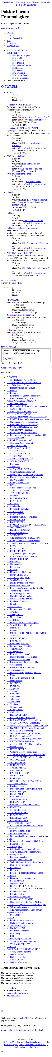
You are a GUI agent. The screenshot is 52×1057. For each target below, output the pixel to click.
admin (20, 120)
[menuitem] (17, 38)
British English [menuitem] (23, 55)
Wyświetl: (8, 350)
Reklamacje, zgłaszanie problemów (22, 228)
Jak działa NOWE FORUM (19, 105)
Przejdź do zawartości (10, 28)
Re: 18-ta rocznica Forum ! (35, 200)
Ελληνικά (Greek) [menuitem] (24, 65)
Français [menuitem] (20, 60)
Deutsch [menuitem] (20, 63)
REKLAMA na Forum (33, 220)
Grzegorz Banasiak (26, 202)
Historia (10, 192)
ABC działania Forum (16, 156)
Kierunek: (21, 353)
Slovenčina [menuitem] (22, 75)
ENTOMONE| (10, 1042)
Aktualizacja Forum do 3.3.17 (36, 117)
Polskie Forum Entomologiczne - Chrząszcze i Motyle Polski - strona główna (26, 3)
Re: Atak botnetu (33, 181)
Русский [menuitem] (21, 73)
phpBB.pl (35, 1025)
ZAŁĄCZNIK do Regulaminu (20, 315)
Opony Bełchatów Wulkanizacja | (33, 1044)
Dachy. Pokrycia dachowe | (29, 1042)
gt (18, 169)
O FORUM (9, 86)
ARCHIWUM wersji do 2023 (20, 253)
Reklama (10, 213)
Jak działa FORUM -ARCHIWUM (22, 128)
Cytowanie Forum (15, 330)
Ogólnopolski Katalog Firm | (26, 1047)
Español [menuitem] (25, 78)
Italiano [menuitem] (19, 68)
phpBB (24, 1018)
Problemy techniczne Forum (19, 174)
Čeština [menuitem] (20, 58)
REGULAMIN (13, 300)
